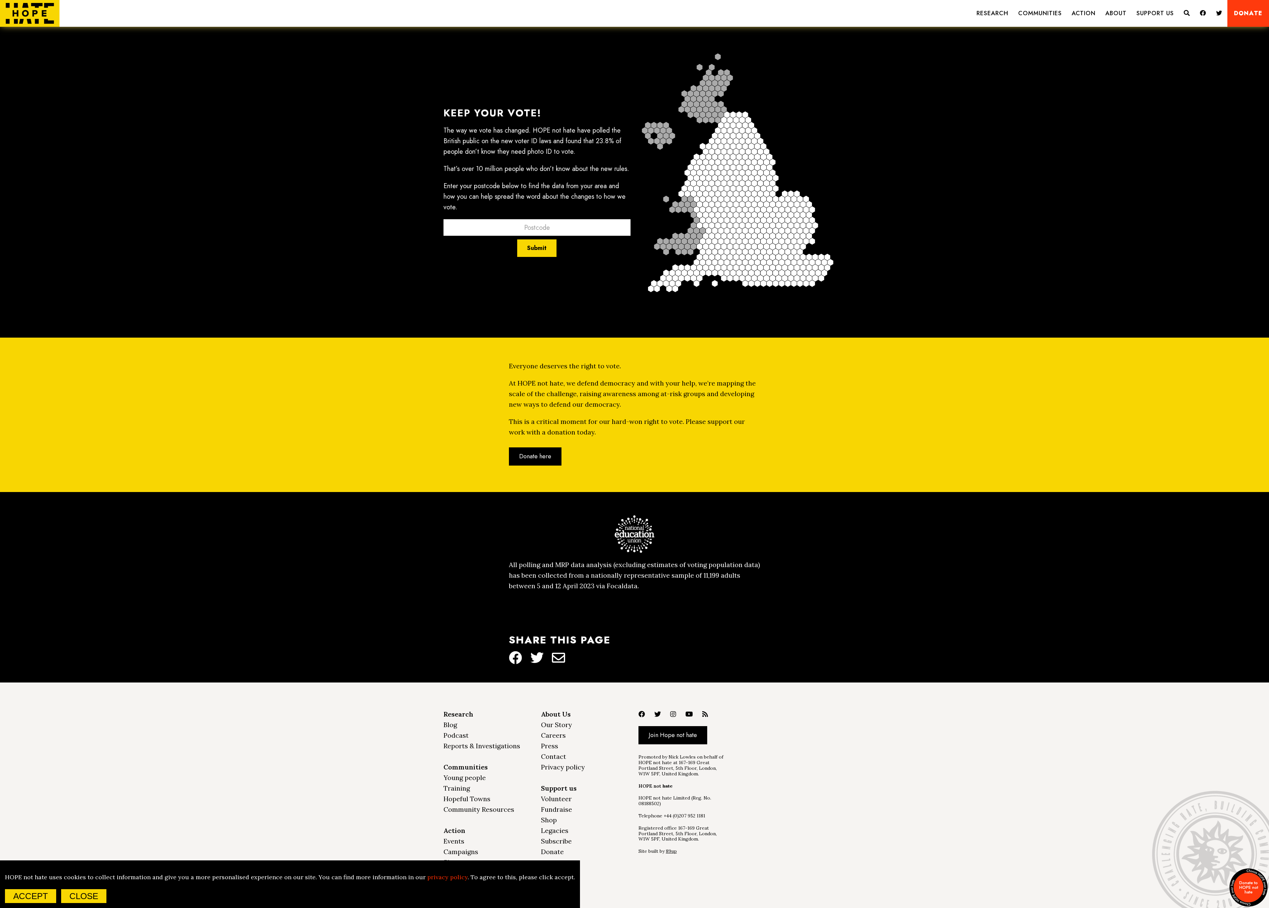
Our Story (556, 725)
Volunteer (556, 799)
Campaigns (460, 851)
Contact (553, 756)
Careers (553, 735)
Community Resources (478, 809)
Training (456, 788)
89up (671, 851)
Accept (30, 896)
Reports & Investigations (481, 746)
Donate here (535, 456)
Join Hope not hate (673, 735)
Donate (1248, 13)
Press (549, 746)
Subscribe (556, 841)
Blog (450, 725)
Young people (464, 777)
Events (453, 841)
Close (83, 896)
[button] (992, 13)
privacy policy (447, 877)
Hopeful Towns (466, 799)
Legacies (554, 830)
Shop (549, 820)
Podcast (456, 735)
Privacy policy (563, 767)
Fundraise (556, 809)
